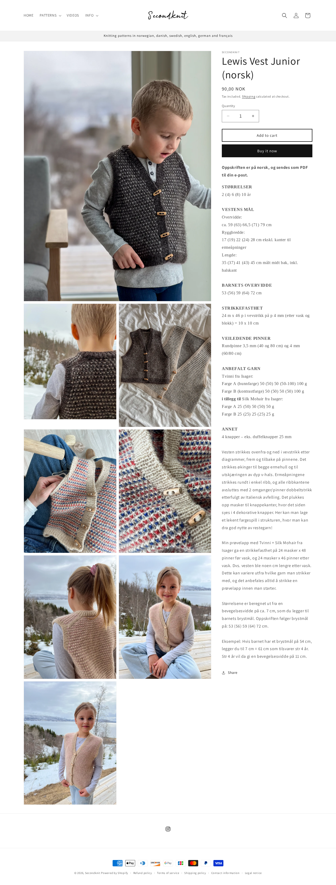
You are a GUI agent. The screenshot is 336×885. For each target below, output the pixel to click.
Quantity (228, 105)
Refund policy (142, 872)
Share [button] (233, 672)
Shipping (248, 96)
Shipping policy (195, 872)
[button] (50, 15)
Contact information (225, 872)
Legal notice (253, 872)
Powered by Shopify (114, 873)
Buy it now (267, 150)
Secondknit (93, 873)
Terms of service (168, 872)
